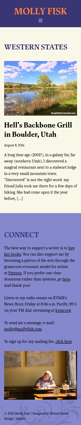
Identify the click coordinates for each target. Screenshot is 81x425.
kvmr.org (63, 310)
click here (64, 341)
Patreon (15, 272)
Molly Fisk (40, 11)
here (66, 279)
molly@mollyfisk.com (23, 329)
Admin (20, 419)
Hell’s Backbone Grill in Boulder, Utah (38, 129)
